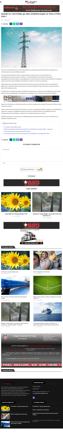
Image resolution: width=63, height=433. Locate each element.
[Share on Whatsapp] (14, 24)
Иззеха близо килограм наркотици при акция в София (14, 297)
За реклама (36, 388)
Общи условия (36, 386)
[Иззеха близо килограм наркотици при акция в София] (15, 285)
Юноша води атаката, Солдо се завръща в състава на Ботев (47, 297)
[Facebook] (34, 398)
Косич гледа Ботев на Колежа (41, 271)
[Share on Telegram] (17, 24)
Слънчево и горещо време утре (12, 127)
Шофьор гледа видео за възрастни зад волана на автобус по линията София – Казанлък (28, 129)
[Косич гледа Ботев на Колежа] (47, 260)
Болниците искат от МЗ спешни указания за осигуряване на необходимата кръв (27, 133)
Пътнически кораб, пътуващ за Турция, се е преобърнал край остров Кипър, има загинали (46, 324)
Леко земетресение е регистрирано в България (17, 131)
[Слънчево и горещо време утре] (16, 202)
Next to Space (35, 421)
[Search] (62, 2)
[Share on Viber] (21, 24)
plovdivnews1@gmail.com (41, 393)
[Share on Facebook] (11, 24)
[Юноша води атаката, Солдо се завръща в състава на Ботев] (47, 285)
